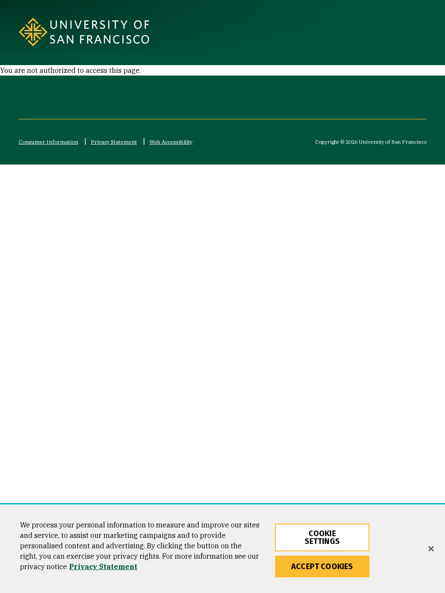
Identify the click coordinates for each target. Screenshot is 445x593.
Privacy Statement (114, 141)
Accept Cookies (322, 566)
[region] (222, 549)
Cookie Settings (322, 537)
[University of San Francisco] (102, 31)
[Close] (431, 548)
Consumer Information (48, 141)
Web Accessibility (171, 141)
